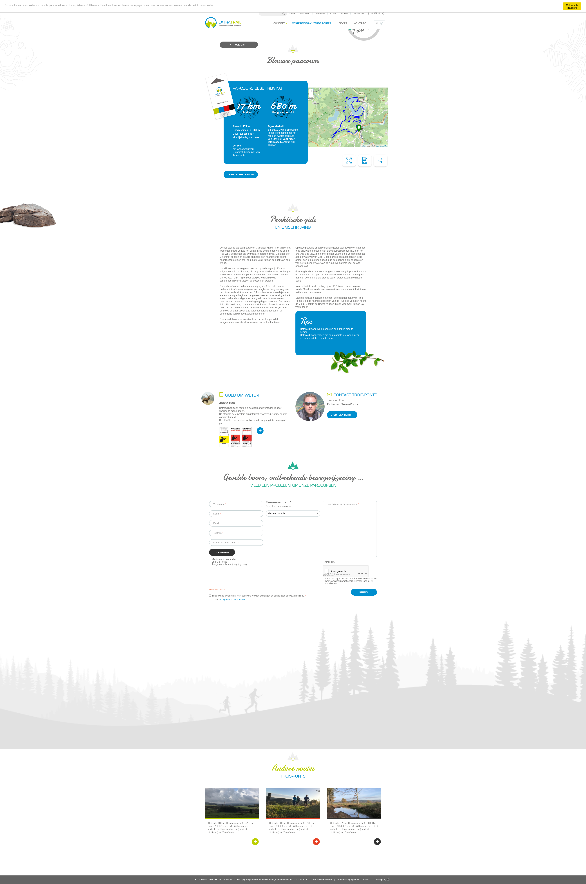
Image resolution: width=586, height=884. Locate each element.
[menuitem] (280, 23)
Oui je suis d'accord (572, 6)
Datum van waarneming (225, 542)
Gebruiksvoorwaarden (321, 879)
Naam (216, 513)
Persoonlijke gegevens (348, 879)
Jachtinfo (359, 23)
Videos (344, 13)
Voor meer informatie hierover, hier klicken (281, 142)
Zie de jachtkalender (240, 174)
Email (216, 523)
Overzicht (241, 45)
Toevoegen (222, 552)
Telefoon (217, 532)
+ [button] (311, 91)
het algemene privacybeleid (232, 599)
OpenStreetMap (382, 146)
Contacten (358, 13)
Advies (343, 23)
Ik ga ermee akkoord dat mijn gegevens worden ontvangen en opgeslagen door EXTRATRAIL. (258, 595)
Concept (279, 23)
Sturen (364, 592)
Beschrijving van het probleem (342, 503)
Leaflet (362, 146)
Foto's (333, 13)
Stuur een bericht (342, 414)
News (292, 13)
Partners (320, 13)
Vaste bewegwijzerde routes (311, 23)
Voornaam (218, 503)
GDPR (366, 879)
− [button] (311, 95)
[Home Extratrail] (223, 23)
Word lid (305, 13)
